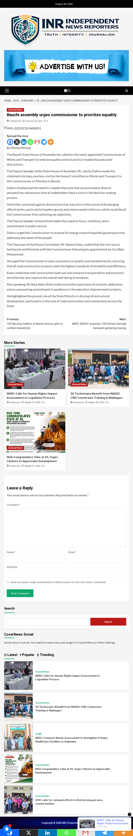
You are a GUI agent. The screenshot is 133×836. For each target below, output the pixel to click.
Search (9, 608)
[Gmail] (37, 142)
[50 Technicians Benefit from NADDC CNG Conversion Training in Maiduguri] (98, 369)
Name (11, 552)
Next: (99, 324)
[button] (7, 90)
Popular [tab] (27, 655)
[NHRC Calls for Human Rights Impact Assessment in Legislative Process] (34, 369)
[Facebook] (10, 142)
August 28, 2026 (96, 402)
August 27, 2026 (32, 466)
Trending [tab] (46, 655)
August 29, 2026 (32, 402)
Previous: (35, 324)
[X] (17, 142)
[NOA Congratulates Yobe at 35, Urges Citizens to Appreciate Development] (34, 432)
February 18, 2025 (34, 121)
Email (72, 552)
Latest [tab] (12, 655)
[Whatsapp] (30, 142)
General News (15, 110)
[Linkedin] (24, 142)
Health (38, 734)
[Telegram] (44, 142)
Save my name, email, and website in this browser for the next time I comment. (58, 582)
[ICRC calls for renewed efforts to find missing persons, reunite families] (18, 799)
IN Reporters (15, 121)
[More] (51, 142)
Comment (13, 504)
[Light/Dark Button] (67, 90)
